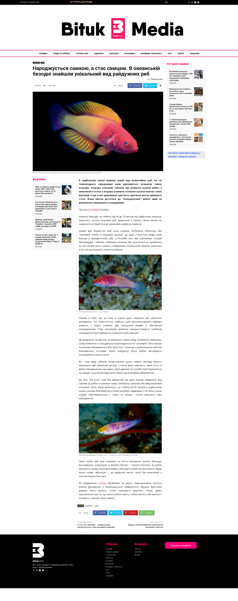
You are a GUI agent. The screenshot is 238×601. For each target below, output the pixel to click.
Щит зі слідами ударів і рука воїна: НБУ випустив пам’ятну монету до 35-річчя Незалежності (47, 190)
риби (96, 506)
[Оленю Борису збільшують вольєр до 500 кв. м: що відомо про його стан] (198, 107)
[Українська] (91, 2)
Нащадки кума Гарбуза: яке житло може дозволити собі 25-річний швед (180, 92)
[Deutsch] (81, 2)
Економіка (110, 564)
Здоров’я (109, 558)
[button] (166, 2)
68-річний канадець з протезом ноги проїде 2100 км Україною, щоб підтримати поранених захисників (181, 75)
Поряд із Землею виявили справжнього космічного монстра (145, 526)
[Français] (79, 2)
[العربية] (71, 2)
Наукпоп (36, 63)
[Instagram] (192, 2)
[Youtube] (198, 2)
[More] (160, 85)
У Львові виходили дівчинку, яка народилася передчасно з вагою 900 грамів (180, 123)
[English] (77, 2)
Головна (109, 549)
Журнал (138, 555)
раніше (102, 483)
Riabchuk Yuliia (157, 79)
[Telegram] (195, 2)
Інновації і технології (114, 567)
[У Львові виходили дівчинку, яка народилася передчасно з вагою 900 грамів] (198, 122)
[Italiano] (83, 2)
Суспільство (111, 555)
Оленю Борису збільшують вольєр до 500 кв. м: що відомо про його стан (181, 107)
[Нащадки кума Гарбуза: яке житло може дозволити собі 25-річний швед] (198, 91)
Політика (109, 561)
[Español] (89, 2)
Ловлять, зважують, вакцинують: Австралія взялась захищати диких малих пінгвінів (180, 138)
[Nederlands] (75, 2)
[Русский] (87, 2)
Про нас (138, 549)
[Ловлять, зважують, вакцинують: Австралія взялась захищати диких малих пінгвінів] (198, 137)
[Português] (85, 2)
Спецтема (109, 576)
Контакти (138, 552)
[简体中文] (73, 2)
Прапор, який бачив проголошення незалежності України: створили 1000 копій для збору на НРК (47, 223)
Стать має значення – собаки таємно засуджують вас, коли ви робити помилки (96, 526)
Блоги (108, 573)
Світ (42, 63)
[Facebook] (189, 2)
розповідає (93, 209)
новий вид (88, 506)
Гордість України (112, 552)
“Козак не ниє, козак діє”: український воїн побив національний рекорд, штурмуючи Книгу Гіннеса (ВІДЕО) (47, 239)
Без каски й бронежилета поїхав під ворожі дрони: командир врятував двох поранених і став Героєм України (46, 206)
